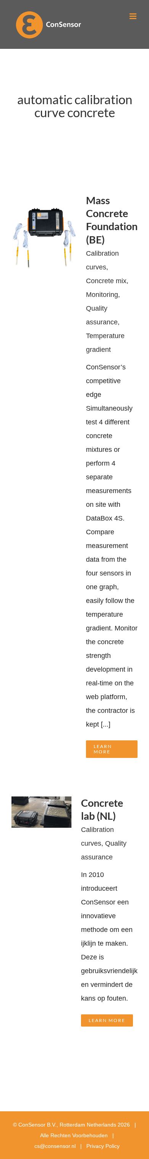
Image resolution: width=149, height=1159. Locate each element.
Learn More (103, 748)
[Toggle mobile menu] (134, 16)
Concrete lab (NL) (102, 809)
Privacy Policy (103, 1146)
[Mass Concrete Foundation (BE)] (43, 201)
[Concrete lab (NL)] (41, 803)
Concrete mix (106, 281)
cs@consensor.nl (55, 1146)
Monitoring (102, 294)
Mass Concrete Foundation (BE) (112, 220)
